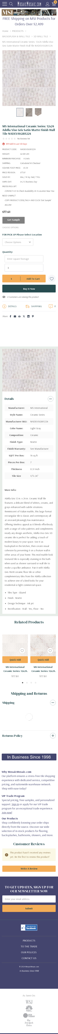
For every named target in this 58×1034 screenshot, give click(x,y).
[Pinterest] (33, 316)
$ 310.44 (11, 279)
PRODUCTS (29, 940)
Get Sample (13, 219)
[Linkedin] (28, 316)
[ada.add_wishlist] (22, 650)
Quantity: (7, 251)
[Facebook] (10, 316)
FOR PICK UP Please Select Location (22, 234)
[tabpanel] (29, 370)
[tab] (24, 388)
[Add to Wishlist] (52, 278)
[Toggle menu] (4, 4)
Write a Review (29, 868)
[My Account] (47, 4)
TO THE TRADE (29, 946)
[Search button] (11, 4)
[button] (29, 337)
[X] (24, 316)
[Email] (15, 316)
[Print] (19, 316)
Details (9, 399)
